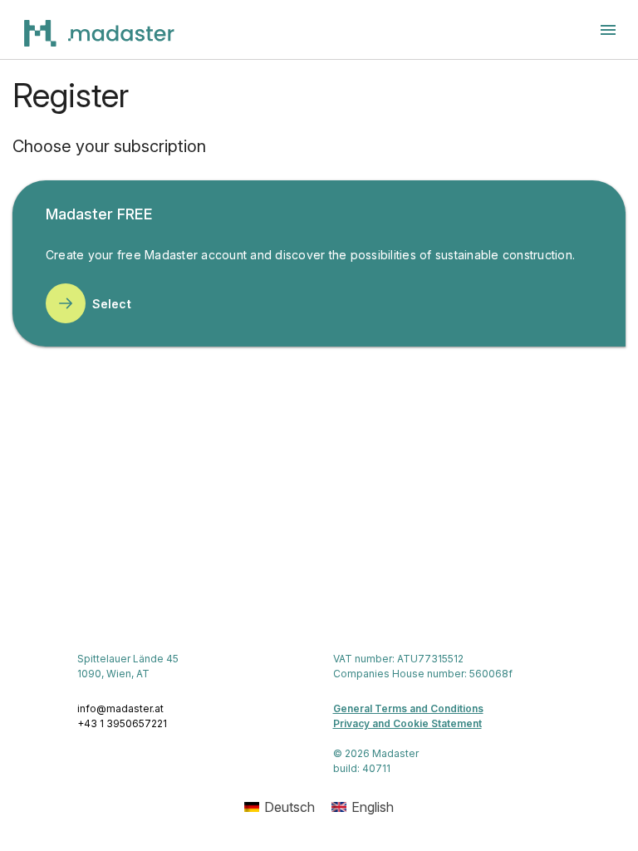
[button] (608, 30)
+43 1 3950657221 (122, 723)
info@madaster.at (120, 708)
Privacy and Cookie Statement (407, 723)
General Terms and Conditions (408, 708)
